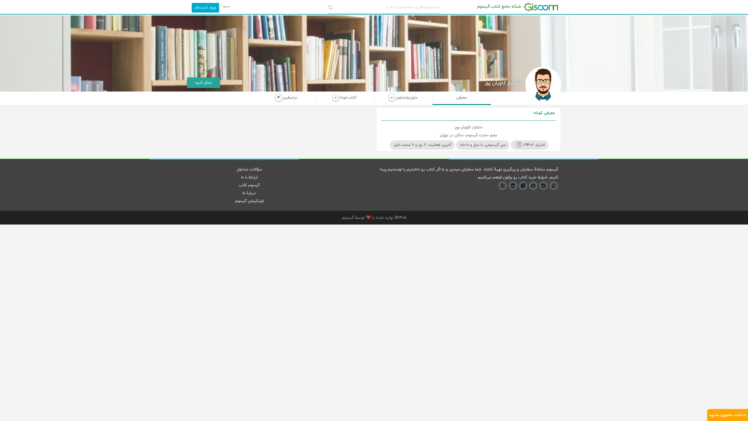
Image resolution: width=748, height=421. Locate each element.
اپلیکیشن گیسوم (249, 201)
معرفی (461, 97)
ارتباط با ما (249, 177)
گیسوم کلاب (249, 185)
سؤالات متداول (249, 169)
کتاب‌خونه (345, 97)
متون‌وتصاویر (404, 97)
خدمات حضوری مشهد (727, 415)
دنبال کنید (203, 82)
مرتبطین (287, 97)
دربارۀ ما (249, 193)
